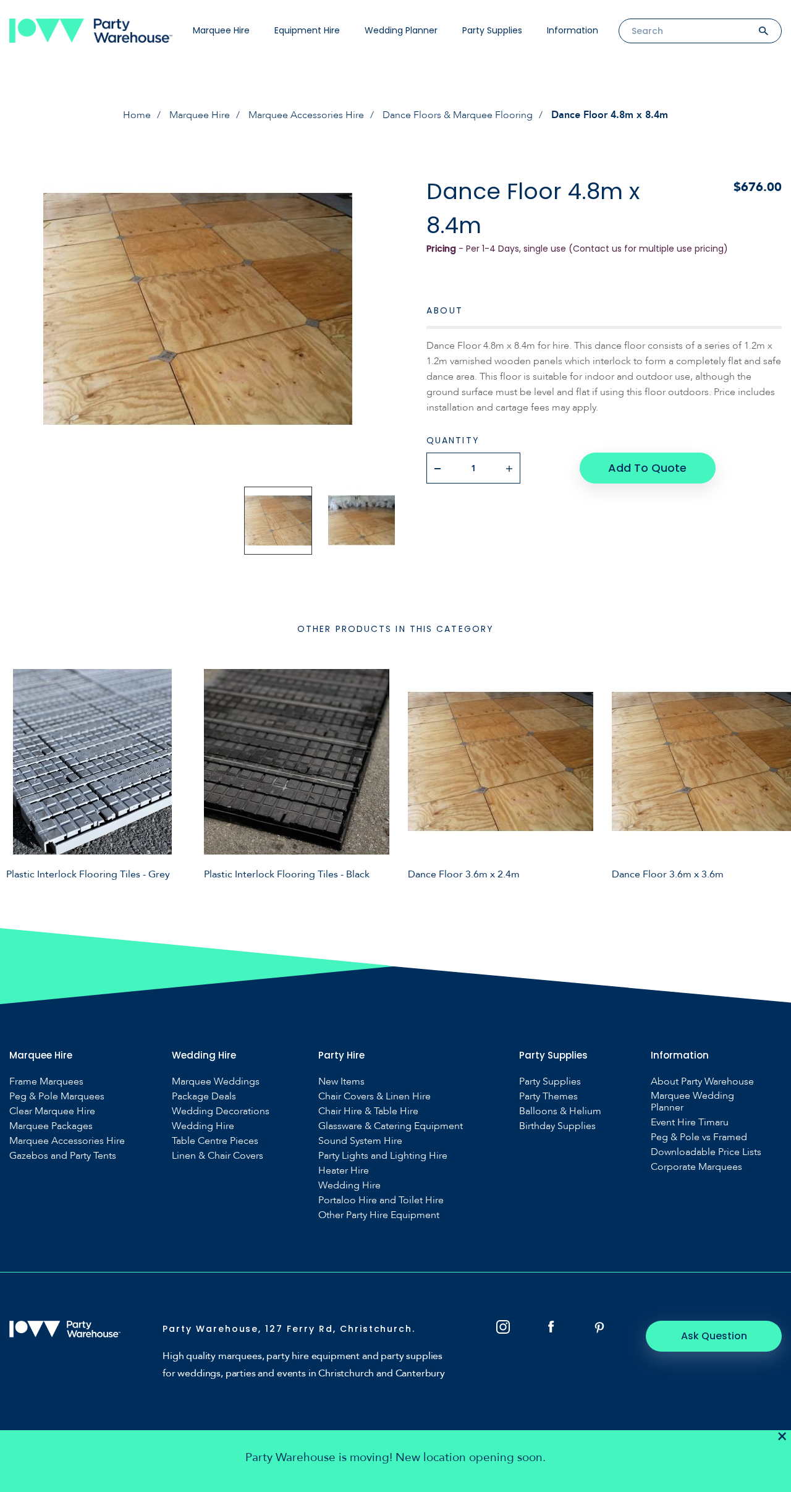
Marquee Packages (51, 1126)
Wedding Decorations (220, 1111)
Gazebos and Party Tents (62, 1156)
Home (137, 115)
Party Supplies (492, 30)
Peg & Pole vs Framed (699, 1137)
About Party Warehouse (702, 1082)
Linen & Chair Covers (217, 1156)
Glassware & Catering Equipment (390, 1126)
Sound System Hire (360, 1141)
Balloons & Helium (560, 1111)
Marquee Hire (221, 30)
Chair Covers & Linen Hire (374, 1096)
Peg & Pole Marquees (56, 1096)
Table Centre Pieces (215, 1141)
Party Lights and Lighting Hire (382, 1156)
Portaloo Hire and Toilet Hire (381, 1200)
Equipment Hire (307, 30)
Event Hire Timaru (690, 1122)
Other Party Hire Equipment (378, 1215)
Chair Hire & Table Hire (368, 1111)
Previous (18, 774)
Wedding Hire (203, 1126)
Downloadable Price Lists (706, 1152)
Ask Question (714, 1336)
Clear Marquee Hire (52, 1111)
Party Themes (548, 1096)
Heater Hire (343, 1171)
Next (772, 774)
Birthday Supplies (557, 1126)
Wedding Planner (401, 30)
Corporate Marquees (696, 1167)
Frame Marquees (46, 1082)
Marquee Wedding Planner (692, 1102)
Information (572, 30)
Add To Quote (647, 467)
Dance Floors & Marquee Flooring (458, 115)
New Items (341, 1082)
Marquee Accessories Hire (306, 115)
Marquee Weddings (216, 1082)
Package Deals (204, 1096)
